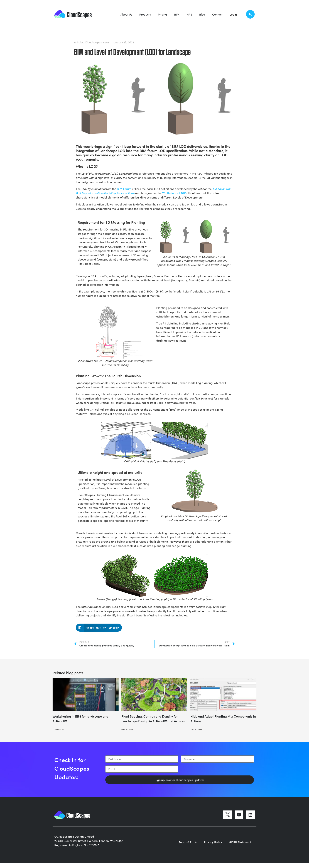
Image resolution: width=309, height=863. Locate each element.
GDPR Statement (240, 842)
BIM (177, 14)
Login (233, 14)
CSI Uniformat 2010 (174, 193)
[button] (250, 14)
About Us (126, 14)
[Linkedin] (250, 814)
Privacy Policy (213, 842)
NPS (189, 14)
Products (145, 14)
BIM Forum (124, 189)
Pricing (162, 14)
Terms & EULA (188, 842)
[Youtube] (239, 814)
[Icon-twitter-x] (227, 814)
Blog (202, 14)
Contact (217, 14)
